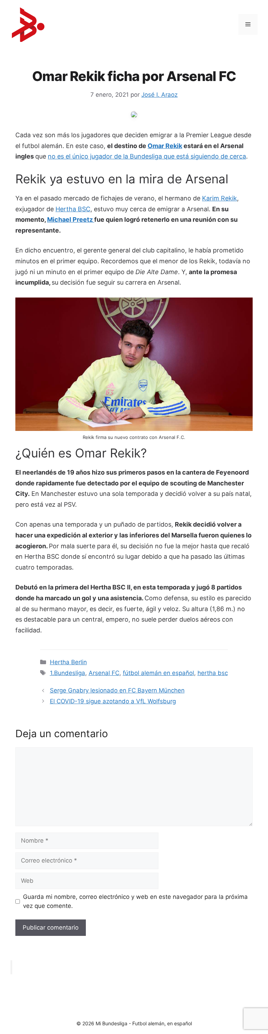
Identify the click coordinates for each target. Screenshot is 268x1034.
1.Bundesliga (67, 672)
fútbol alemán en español (158, 672)
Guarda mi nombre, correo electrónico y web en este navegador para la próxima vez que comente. (135, 901)
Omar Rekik (165, 145)
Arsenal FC (104, 672)
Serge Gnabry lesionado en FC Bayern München (117, 690)
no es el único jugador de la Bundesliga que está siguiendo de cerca (147, 156)
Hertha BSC (72, 209)
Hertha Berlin (68, 662)
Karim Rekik (219, 198)
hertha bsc (213, 672)
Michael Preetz (70, 219)
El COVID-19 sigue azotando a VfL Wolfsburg (113, 701)
